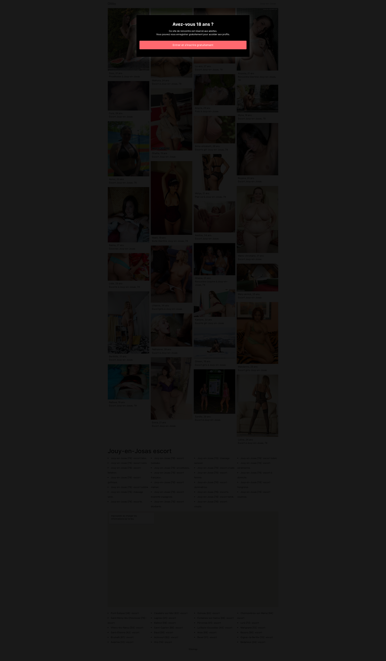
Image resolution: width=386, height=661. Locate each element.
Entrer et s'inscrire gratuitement (193, 45)
